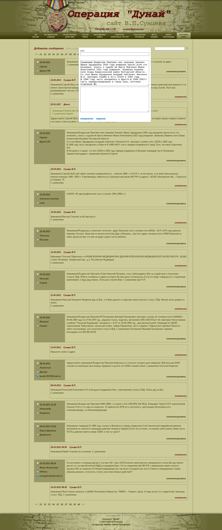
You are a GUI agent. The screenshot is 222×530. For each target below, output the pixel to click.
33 (49, 54)
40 (79, 504)
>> (83, 504)
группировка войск (100, 35)
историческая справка (51, 35)
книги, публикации (168, 35)
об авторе (35, 35)
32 (45, 54)
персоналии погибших (139, 35)
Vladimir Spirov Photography (117, 525)
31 (40, 54)
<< (36, 54)
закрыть (101, 118)
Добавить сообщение (49, 48)
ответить (181, 97)
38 (70, 54)
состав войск (85, 35)
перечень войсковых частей (120, 35)
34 (53, 54)
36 (62, 54)
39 (74, 54)
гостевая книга (183, 35)
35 (57, 54)
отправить (86, 118)
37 (66, 54)
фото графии (154, 35)
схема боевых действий (70, 35)
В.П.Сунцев (117, 522)
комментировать (176, 71)
